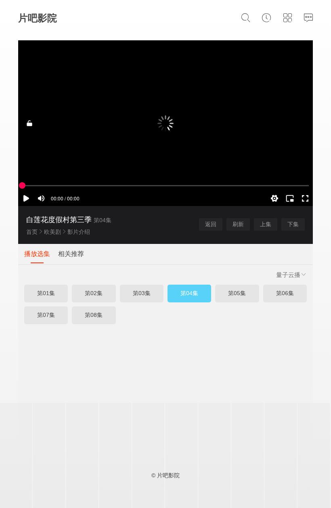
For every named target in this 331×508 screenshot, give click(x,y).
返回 (210, 224)
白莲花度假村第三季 (59, 220)
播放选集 (37, 253)
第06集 (285, 293)
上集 (265, 224)
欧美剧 (52, 232)
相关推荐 (71, 253)
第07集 (46, 315)
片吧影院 (37, 17)
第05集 (237, 293)
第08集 (94, 315)
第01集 (46, 293)
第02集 (94, 293)
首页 (32, 232)
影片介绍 (78, 232)
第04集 (189, 293)
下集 (293, 224)
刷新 (238, 224)
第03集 (142, 293)
